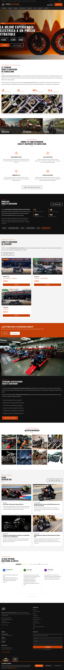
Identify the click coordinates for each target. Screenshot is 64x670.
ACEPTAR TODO (39, 665)
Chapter (46, 8)
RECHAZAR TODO (58, 665)
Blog (35, 8)
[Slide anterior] (2, 34)
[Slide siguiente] (61, 34)
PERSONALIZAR (48, 665)
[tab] (27, 57)
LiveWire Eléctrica (36, 622)
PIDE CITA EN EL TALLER (10, 418)
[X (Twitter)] (52, 1)
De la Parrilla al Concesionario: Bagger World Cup (13, 504)
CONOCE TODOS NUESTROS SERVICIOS (32, 187)
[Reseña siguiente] (33, 596)
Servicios (30, 8)
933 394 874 (4, 1)
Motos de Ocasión (36, 611)
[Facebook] (51, 1)
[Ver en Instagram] (9, 442)
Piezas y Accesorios (37, 619)
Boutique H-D (35, 621)
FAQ (34, 628)
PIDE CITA (5, 333)
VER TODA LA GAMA (56, 204)
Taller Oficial (22, 8)
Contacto (40, 8)
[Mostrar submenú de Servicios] (32, 8)
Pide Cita (58, 4)
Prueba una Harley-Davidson (38, 626)
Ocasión (15, 8)
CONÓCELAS (17, 45)
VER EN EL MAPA (6, 651)
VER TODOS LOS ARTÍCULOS (55, 480)
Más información (14, 668)
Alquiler (34, 613)
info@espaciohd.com (6, 622)
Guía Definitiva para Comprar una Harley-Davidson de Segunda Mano (47, 536)
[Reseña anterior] (30, 596)
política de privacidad (47, 649)
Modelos (4, 8)
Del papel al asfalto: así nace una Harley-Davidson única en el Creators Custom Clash (47, 505)
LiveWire (10, 8)
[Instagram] (49, 1)
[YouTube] (54, 1)
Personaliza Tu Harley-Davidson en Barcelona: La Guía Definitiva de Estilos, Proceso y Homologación (16, 536)
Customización (36, 617)
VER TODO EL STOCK (7, 253)
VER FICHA (16, 284)
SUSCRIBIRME (47, 647)
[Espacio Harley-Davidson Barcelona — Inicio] (3, 4)
